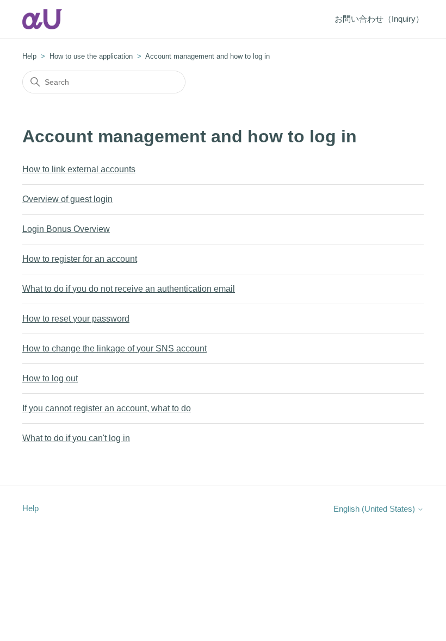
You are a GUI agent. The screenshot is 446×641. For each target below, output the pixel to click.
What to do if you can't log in (76, 438)
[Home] (42, 19)
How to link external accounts (78, 169)
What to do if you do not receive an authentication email (128, 288)
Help (29, 56)
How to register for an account (79, 258)
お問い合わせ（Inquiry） (379, 18)
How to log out (50, 378)
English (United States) (375, 508)
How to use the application (91, 56)
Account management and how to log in (207, 56)
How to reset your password (75, 318)
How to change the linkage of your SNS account (114, 348)
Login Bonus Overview (66, 229)
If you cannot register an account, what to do (106, 408)
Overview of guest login (67, 199)
